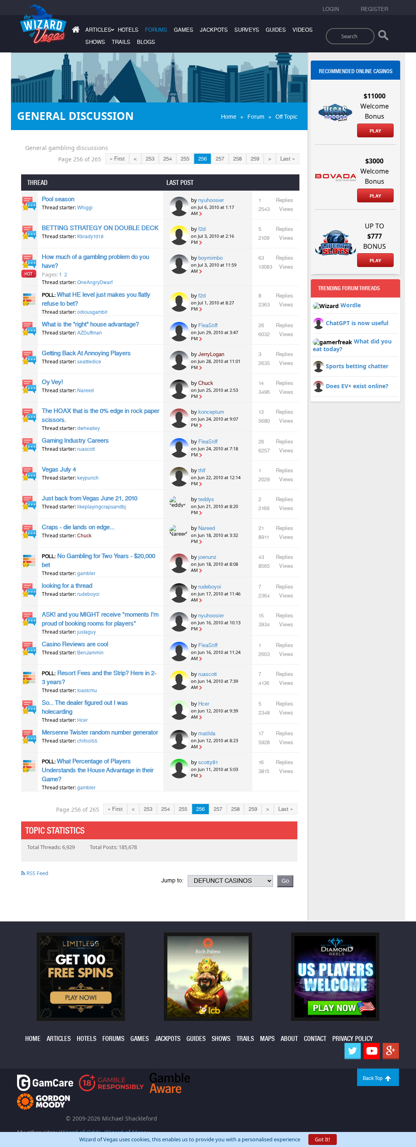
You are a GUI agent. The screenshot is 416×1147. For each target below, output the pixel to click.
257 (220, 159)
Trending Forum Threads (349, 288)
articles (59, 1039)
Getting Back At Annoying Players (86, 353)
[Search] (383, 37)
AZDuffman (89, 333)
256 (202, 159)
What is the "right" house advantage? (90, 324)
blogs (146, 42)
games (183, 30)
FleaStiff (208, 325)
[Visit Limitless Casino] (80, 976)
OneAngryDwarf (95, 282)
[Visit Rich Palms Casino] (208, 976)
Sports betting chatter (357, 366)
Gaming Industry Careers (75, 440)
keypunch (88, 478)
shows (95, 42)
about (289, 1039)
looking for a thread (67, 585)
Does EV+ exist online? (357, 386)
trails (121, 42)
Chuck (205, 383)
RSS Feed (36, 873)
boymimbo (210, 258)
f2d (202, 229)
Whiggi (85, 208)
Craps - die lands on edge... (78, 527)
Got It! (322, 1139)
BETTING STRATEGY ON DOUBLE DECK (100, 228)
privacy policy (352, 1039)
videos (302, 30)
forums (156, 30)
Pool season (58, 199)
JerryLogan (211, 354)
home (33, 1039)
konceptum (211, 412)
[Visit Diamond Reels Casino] (335, 976)
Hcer (82, 720)
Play (375, 131)
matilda (206, 733)
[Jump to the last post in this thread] (200, 213)
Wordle (350, 305)
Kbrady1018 (90, 236)
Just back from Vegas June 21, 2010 (89, 498)
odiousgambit (92, 312)
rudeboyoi (88, 594)
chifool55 (87, 741)
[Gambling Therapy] (43, 1100)
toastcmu (87, 690)
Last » (287, 159)
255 (185, 159)
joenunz (207, 557)
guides (276, 30)
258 (237, 159)
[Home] (75, 31)
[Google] (391, 1051)
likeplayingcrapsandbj (101, 507)
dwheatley (88, 428)
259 (255, 159)
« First (117, 159)
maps (267, 1039)
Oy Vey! (52, 382)
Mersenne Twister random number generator (100, 732)
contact (315, 1039)
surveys (246, 30)
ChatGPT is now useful (357, 323)
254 (167, 159)
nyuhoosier (211, 200)
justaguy (86, 632)
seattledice (89, 362)
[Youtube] (372, 1051)
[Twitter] (352, 1051)
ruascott (86, 449)
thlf (202, 470)
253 (150, 159)
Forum (255, 116)
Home (228, 116)
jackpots (214, 30)
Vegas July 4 (59, 469)
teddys (206, 499)
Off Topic (286, 116)
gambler (86, 573)
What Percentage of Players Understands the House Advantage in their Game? (98, 770)
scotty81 (208, 762)
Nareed (85, 390)
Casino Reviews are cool (75, 644)
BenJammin (90, 653)
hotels (128, 30)
